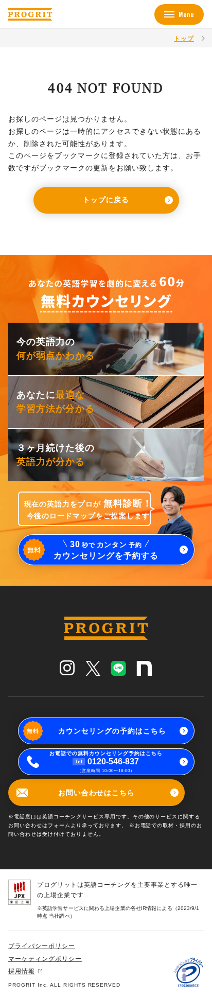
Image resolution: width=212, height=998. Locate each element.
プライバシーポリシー (41, 946)
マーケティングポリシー (45, 958)
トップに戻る (106, 200)
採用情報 (21, 971)
